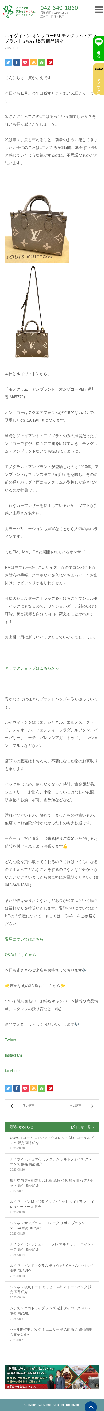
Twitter (10, 1040)
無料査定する (99, 52)
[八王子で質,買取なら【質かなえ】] (8, 12)
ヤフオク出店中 (99, 83)
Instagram (13, 1055)
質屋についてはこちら (24, 939)
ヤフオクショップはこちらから (32, 668)
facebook (13, 1071)
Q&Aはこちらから (20, 955)
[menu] (97, 9)
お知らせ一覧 (80, 1127)
